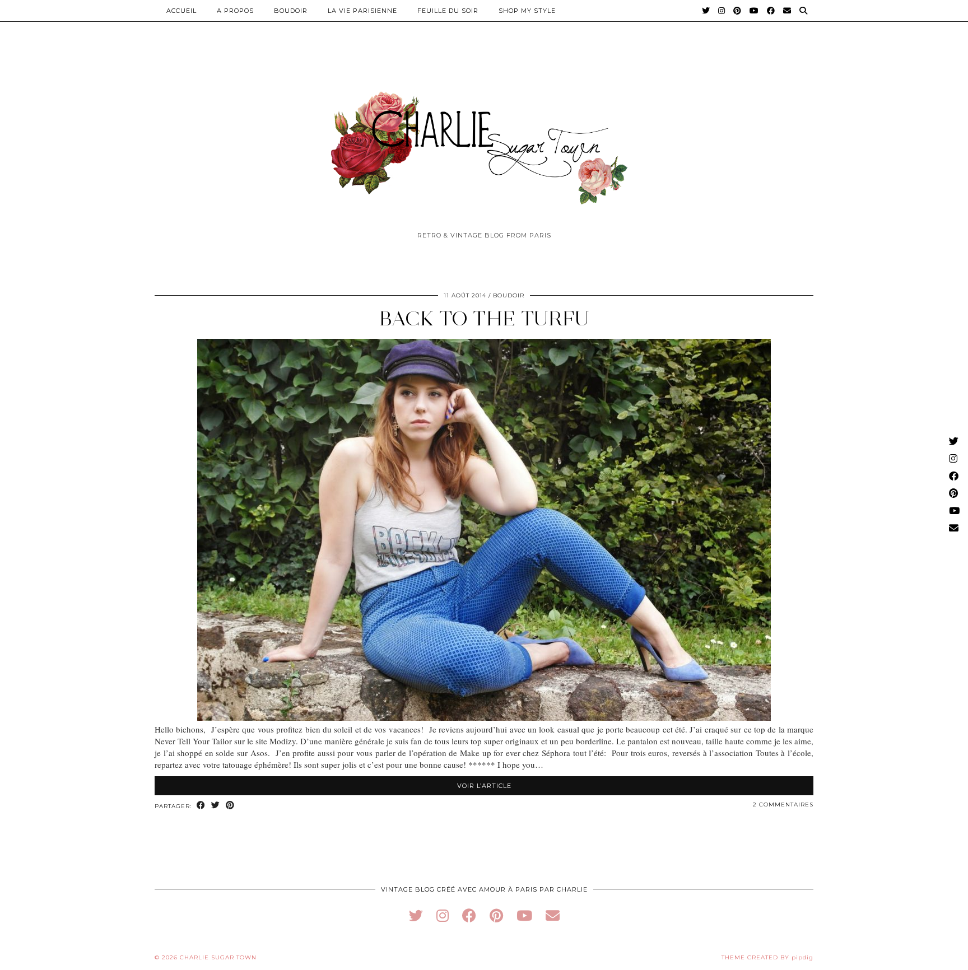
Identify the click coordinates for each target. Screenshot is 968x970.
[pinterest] (496, 915)
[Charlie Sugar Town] (484, 142)
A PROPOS (235, 11)
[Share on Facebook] (201, 805)
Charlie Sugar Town (218, 957)
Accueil (181, 11)
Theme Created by (767, 957)
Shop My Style (527, 11)
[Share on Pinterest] (230, 805)
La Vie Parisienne (362, 11)
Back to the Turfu (484, 318)
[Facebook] (771, 10)
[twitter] (416, 915)
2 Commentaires (783, 804)
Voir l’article (484, 786)
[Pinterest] (737, 10)
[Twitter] (706, 10)
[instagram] (442, 915)
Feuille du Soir (447, 11)
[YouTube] (754, 10)
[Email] (787, 10)
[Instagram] (721, 10)
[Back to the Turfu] (484, 717)
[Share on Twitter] (215, 805)
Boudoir (291, 11)
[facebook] (469, 915)
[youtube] (524, 915)
